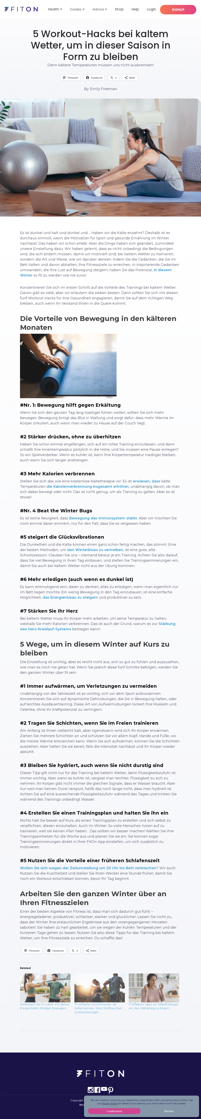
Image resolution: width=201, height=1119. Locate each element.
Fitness (101, 21)
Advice (98, 9)
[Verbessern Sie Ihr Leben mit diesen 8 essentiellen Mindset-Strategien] (45, 987)
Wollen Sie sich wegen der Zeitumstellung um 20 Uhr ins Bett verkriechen (88, 868)
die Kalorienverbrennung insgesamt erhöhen (88, 486)
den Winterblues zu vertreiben (95, 550)
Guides (76, 9)
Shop (119, 9)
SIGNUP (178, 9)
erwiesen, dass (146, 481)
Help (135, 9)
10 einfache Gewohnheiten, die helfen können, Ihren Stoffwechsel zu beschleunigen (98, 1008)
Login (151, 9)
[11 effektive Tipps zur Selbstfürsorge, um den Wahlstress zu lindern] (154, 987)
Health (53, 9)
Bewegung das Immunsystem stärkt (103, 518)
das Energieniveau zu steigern (70, 597)
